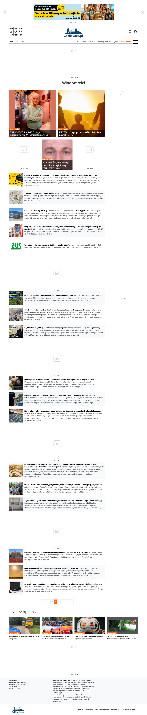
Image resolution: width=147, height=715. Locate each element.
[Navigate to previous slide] (4, 11)
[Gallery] (73, 12)
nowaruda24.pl (69, 691)
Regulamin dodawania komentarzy (107, 709)
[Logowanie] (135, 31)
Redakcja (81, 709)
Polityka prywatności (128, 709)
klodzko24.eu (79, 691)
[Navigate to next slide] (142, 11)
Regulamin (89, 709)
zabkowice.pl (57, 693)
